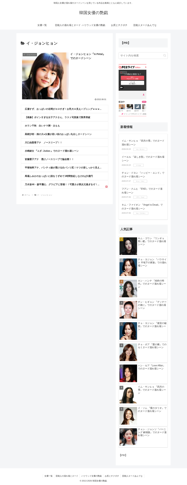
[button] (164, 55)
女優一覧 (48, 476)
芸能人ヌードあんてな (132, 476)
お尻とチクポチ (112, 476)
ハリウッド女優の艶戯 (91, 476)
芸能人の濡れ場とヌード (67, 476)
